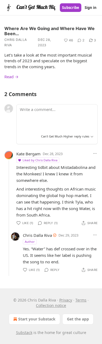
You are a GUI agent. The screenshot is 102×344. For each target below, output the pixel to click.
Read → (11, 76)
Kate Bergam (28, 153)
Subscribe (70, 7)
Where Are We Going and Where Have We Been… (49, 31)
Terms (80, 300)
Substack (24, 332)
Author (30, 242)
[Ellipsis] (95, 153)
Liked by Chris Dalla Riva (40, 160)
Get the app (78, 319)
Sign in (91, 7)
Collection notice (51, 305)
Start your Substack (36, 319)
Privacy (65, 300)
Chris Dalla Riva (15, 42)
